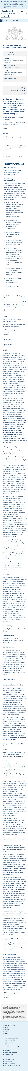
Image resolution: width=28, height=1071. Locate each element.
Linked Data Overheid (11, 1052)
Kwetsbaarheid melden (11, 1046)
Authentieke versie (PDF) (18, 88)
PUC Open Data (9, 1054)
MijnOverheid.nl (9, 1059)
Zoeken (7, 1033)
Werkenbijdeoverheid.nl (11, 1065)
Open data (8, 1050)
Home (2, 21)
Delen (22, 93)
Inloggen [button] (4, 16)
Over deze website (10, 1025)
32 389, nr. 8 (21, 672)
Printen (21, 90)
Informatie (13, 90)
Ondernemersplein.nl (11, 1063)
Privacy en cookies (10, 1040)
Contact (7, 1027)
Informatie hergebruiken (11, 1038)
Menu (24, 12)
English (7, 1029)
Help (6, 1031)
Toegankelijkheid (9, 1042)
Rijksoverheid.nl (9, 1061)
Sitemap (7, 1044)
